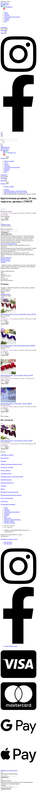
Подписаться (4, 536)
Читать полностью (6, 257)
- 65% (2, 328)
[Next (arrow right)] (3, 210)
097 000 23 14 (12, 152)
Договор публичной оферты (12, 519)
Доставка (7, 15)
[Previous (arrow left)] (1, 210)
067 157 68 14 (5, 3)
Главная (6, 189)
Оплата (6, 14)
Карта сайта (7, 518)
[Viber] (4, 152)
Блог (5, 21)
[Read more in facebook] (18, 131)
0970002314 (9, 7)
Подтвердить (4, 232)
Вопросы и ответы (9, 522)
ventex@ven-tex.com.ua (10, 646)
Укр (2, 134)
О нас (5, 12)
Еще (2, 292)
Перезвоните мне (5, 789)
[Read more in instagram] (18, 74)
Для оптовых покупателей (12, 17)
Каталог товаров (9, 161)
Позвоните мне (5, 147)
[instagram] (18, 586)
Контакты (7, 18)
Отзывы (6, 20)
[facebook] (18, 643)
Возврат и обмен (9, 521)
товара (6, 416)
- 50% (2, 297)
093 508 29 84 (5, 4)
